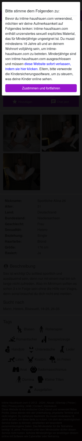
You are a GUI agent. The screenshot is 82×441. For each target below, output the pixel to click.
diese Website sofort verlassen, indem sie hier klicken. (38, 66)
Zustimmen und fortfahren (41, 88)
